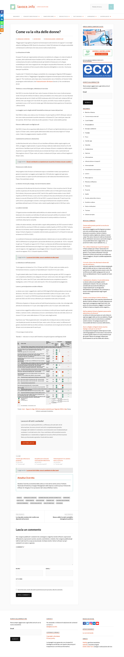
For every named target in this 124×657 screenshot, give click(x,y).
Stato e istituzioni (90, 206)
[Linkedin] (2, 19)
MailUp (85, 642)
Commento (20, 547)
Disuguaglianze (50, 39)
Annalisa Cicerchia (23, 39)
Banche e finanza (90, 112)
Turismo (87, 210)
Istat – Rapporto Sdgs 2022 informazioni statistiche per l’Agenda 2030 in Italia (44, 409)
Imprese (87, 153)
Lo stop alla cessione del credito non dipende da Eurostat (27, 518)
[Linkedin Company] (94, 623)
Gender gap (59, 39)
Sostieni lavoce (104, 16)
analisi (19, 497)
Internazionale (89, 165)
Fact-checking (77, 16)
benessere (67, 497)
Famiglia (87, 133)
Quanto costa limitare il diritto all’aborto (95, 297)
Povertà (87, 190)
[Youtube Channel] (97, 623)
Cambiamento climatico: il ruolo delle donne (96, 280)
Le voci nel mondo (88, 633)
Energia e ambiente (90, 128)
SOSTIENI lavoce (28, 443)
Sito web (19, 579)
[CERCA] (111, 7)
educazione (40, 500)
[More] (2, 30)
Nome (18, 568)
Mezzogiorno (89, 177)
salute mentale (49, 503)
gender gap (50, 500)
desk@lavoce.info (51, 626)
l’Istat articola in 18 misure (44, 81)
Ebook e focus (63, 16)
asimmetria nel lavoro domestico (50, 497)
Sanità (87, 194)
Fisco (86, 137)
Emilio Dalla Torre (88, 646)
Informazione (89, 157)
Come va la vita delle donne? (38, 32)
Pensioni (87, 186)
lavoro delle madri (62, 500)
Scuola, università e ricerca (92, 198)
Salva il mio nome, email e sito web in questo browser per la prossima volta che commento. (40, 589)
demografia (30, 500)
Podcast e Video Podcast (31, 16)
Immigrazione (89, 149)
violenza (59, 503)
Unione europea (89, 214)
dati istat (20, 500)
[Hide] (0, 33)
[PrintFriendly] (2, 26)
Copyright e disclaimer (53, 636)
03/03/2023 (37, 39)
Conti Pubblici (89, 120)
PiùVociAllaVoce (36, 503)
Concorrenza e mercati (91, 116)
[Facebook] (2, 12)
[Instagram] (90, 623)
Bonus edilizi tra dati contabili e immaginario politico (63, 518)
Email (48, 568)
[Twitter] (2, 15)
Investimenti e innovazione (93, 169)
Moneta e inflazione (91, 182)
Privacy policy (50, 638)
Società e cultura (90, 202)
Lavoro (87, 173)
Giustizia (87, 145)
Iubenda (85, 644)
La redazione (91, 16)
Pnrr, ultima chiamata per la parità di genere (96, 247)
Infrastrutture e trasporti (92, 161)
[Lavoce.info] (23, 7)
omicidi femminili (22, 503)
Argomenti (16, 16)
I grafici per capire (48, 16)
